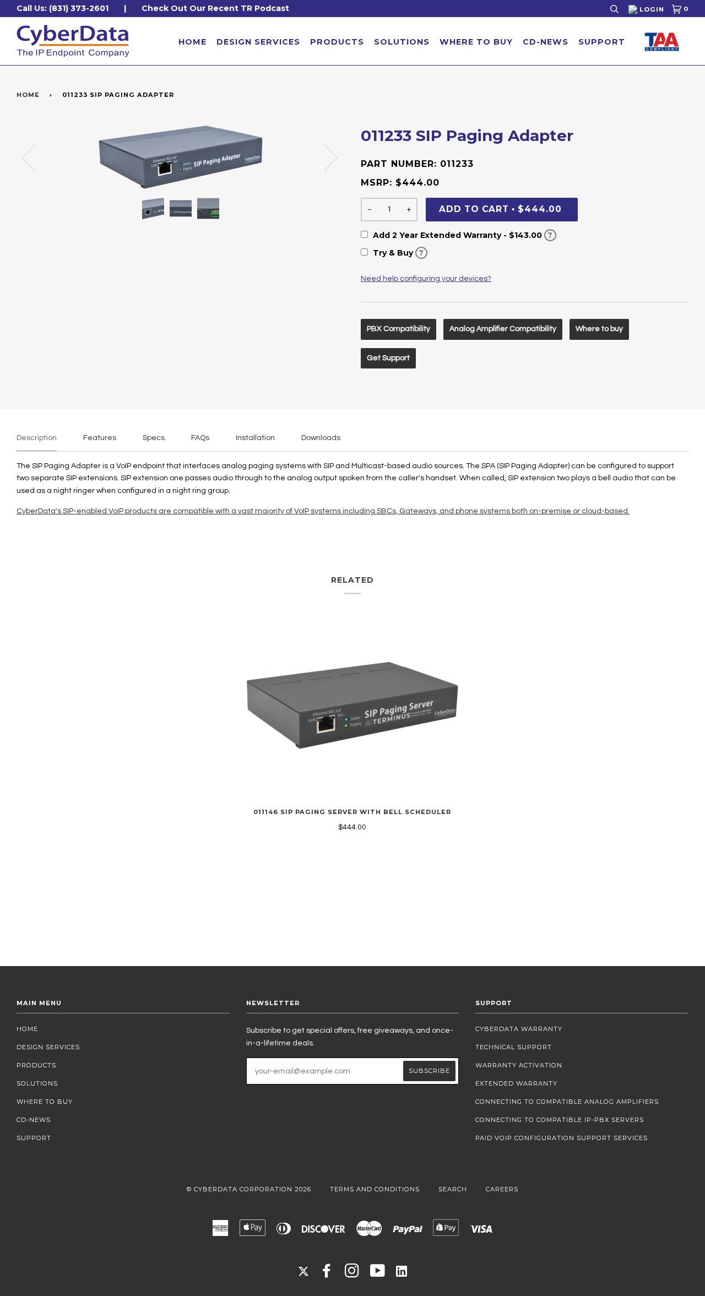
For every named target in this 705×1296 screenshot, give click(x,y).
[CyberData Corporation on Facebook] (326, 1274)
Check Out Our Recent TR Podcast (215, 8)
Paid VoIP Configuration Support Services (561, 1138)
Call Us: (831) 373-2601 (63, 8)
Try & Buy (397, 253)
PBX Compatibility (398, 329)
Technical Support (513, 1047)
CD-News (545, 42)
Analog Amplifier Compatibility (502, 329)
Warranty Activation (518, 1065)
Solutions (402, 42)
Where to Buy (476, 42)
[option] (180, 157)
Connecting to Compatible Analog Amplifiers (567, 1101)
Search (452, 1189)
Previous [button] (35, 157)
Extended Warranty (516, 1083)
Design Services (258, 42)
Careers (502, 1189)
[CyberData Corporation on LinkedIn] (401, 1271)
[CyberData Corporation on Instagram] (352, 1274)
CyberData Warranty (518, 1029)
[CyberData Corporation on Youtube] (378, 1274)
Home (192, 42)
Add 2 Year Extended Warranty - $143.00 (462, 235)
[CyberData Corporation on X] (303, 1271)
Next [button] (324, 157)
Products (337, 42)
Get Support (388, 358)
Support (601, 42)
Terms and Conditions (375, 1189)
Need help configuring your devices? (426, 279)
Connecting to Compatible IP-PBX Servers (559, 1120)
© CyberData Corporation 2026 (249, 1189)
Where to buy (599, 329)
